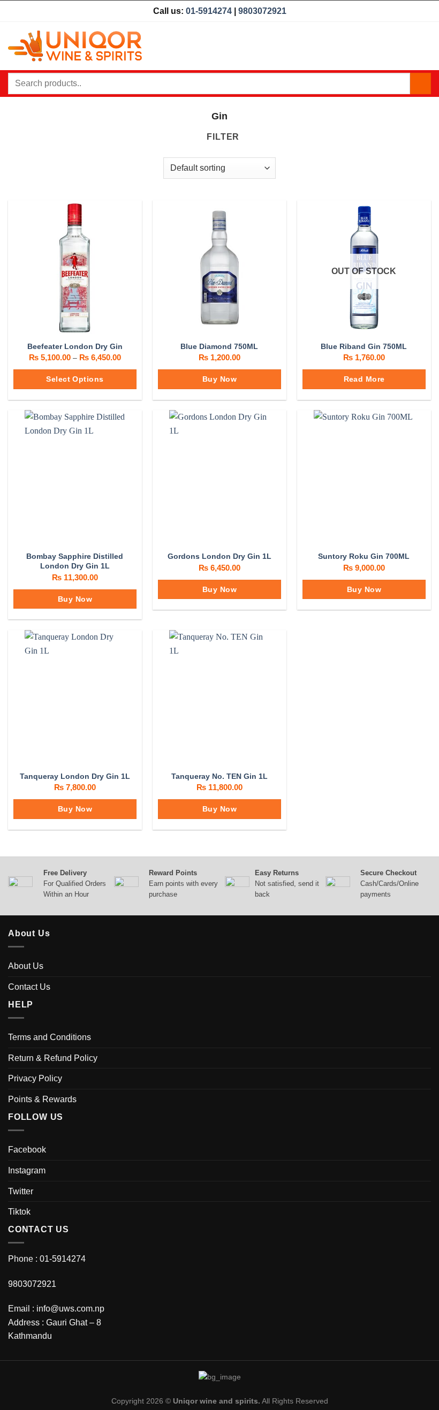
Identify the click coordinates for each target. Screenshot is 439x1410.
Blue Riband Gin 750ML (364, 346)
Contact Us (29, 986)
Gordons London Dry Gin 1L (219, 556)
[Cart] (405, 46)
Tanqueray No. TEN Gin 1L (219, 776)
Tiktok (19, 1211)
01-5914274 (209, 11)
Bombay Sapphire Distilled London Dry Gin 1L (74, 561)
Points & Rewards (42, 1099)
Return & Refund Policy (52, 1058)
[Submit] (420, 83)
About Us (25, 966)
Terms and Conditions (49, 1037)
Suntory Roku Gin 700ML (364, 556)
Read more (364, 379)
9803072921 (262, 11)
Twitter (20, 1191)
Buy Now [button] (219, 379)
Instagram (27, 1170)
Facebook (27, 1149)
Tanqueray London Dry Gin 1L (75, 776)
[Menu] (424, 46)
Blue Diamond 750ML (219, 346)
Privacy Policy (35, 1078)
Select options (74, 379)
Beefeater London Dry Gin (75, 346)
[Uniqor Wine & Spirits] (75, 46)
